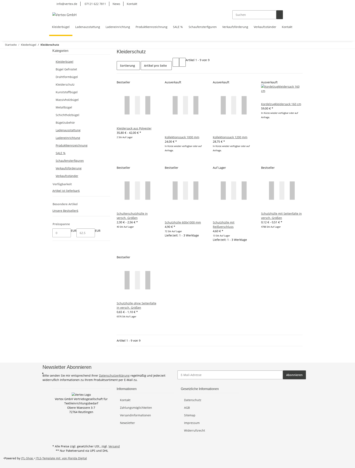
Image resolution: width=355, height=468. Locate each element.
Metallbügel (64, 107)
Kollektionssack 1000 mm (182, 137)
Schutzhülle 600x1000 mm (183, 222)
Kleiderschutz (65, 84)
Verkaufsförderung (69, 168)
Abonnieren (294, 375)
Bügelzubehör (65, 123)
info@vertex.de (66, 4)
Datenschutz (192, 400)
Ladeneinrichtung (68, 138)
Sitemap (189, 415)
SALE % (61, 153)
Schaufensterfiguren (70, 161)
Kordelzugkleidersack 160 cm (281, 104)
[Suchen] (279, 14)
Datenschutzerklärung (114, 375)
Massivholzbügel (67, 100)
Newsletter (127, 423)
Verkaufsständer (67, 176)
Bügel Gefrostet (66, 69)
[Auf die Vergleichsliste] (168, 130)
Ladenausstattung (68, 130)
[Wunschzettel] (292, 15)
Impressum (192, 423)
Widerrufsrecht (194, 430)
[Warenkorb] (299, 15)
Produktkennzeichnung (72, 145)
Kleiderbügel (64, 62)
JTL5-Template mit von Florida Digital (61, 458)
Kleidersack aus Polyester (134, 128)
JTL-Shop (27, 458)
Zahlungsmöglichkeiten (136, 408)
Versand (114, 446)
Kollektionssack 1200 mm (230, 137)
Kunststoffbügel (67, 92)
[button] (286, 15)
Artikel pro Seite (155, 66)
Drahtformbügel (67, 77)
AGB (187, 408)
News (116, 4)
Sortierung (127, 66)
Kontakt (132, 4)
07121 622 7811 (95, 4)
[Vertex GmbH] (64, 15)
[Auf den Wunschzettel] (174, 130)
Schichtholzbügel (67, 115)
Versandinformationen (135, 415)
